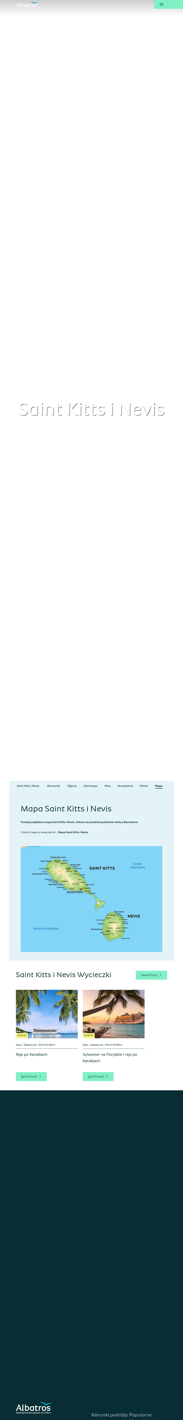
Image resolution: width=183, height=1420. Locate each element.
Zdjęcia (72, 786)
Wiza (107, 786)
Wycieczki (53, 786)
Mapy (158, 786)
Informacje (90, 786)
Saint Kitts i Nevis (28, 786)
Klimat (144, 786)
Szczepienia (125, 786)
